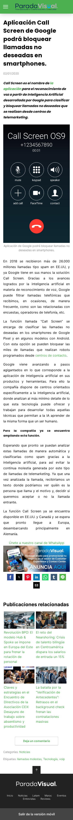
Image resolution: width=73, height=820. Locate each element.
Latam (36, 795)
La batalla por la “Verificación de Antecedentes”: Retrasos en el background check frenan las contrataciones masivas (50, 704)
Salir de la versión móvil (36, 814)
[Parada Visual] (36, 784)
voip (62, 759)
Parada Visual (36, 6)
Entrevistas (29, 799)
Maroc (48, 795)
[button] (10, 577)
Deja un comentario (36, 741)
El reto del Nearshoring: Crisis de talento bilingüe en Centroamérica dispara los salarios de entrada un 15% (50, 644)
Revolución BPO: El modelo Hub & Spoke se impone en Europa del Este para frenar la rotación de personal (18, 647)
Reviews (45, 799)
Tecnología (50, 759)
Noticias (24, 752)
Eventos (61, 795)
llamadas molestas (29, 759)
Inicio (10, 795)
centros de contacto (51, 355)
